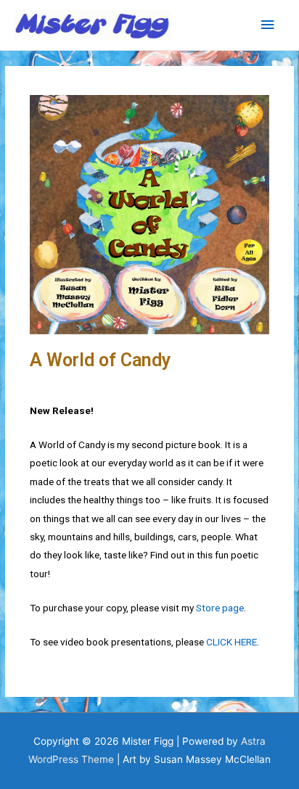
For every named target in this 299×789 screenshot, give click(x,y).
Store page (220, 608)
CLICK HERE (231, 642)
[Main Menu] (267, 25)
